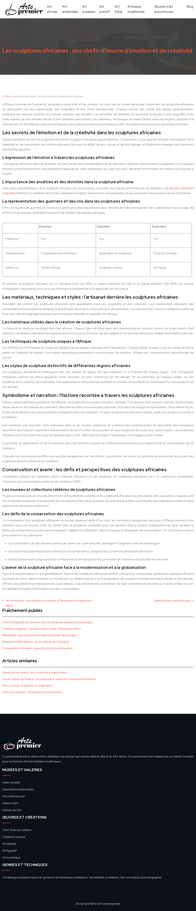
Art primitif (104, 9)
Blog (189, 6)
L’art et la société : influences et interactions (32, 692)
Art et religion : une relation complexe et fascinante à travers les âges (49, 603)
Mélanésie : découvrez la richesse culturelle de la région (39, 635)
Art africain (52, 9)
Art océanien (88, 9)
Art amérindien (70, 9)
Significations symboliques (172, 601)
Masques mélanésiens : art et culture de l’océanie (35, 642)
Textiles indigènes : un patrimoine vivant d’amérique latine (41, 629)
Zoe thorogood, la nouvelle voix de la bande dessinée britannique (47, 622)
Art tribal (118, 9)
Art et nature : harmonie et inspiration (27, 686)
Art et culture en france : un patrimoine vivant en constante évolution (49, 679)
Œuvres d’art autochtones (163, 9)
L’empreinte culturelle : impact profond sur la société (37, 648)
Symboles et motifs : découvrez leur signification (35, 673)
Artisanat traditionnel (135, 9)
